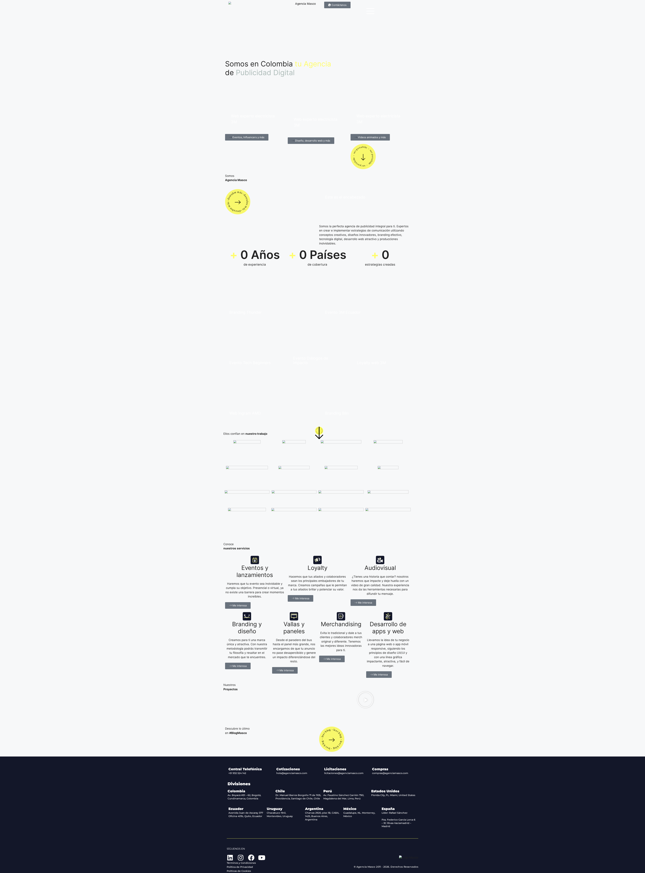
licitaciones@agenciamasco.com (343, 773)
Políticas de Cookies (239, 870)
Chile (280, 791)
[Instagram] (240, 858)
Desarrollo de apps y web (388, 627)
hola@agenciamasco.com (291, 773)
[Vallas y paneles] (294, 616)
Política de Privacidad (240, 866)
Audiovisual (380, 567)
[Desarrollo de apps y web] (388, 616)
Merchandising (341, 624)
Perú (327, 791)
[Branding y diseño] (247, 616)
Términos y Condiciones (241, 862)
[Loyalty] (317, 560)
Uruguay (274, 809)
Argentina (314, 809)
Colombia (236, 791)
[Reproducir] (365, 699)
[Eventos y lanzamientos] (255, 560)
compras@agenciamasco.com (390, 773)
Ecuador (235, 809)
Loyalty (317, 567)
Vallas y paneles (294, 627)
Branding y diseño (247, 627)
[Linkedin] (230, 858)
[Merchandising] (341, 616)
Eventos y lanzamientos (254, 571)
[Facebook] (251, 858)
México (349, 809)
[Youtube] (262, 858)
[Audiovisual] (380, 560)
